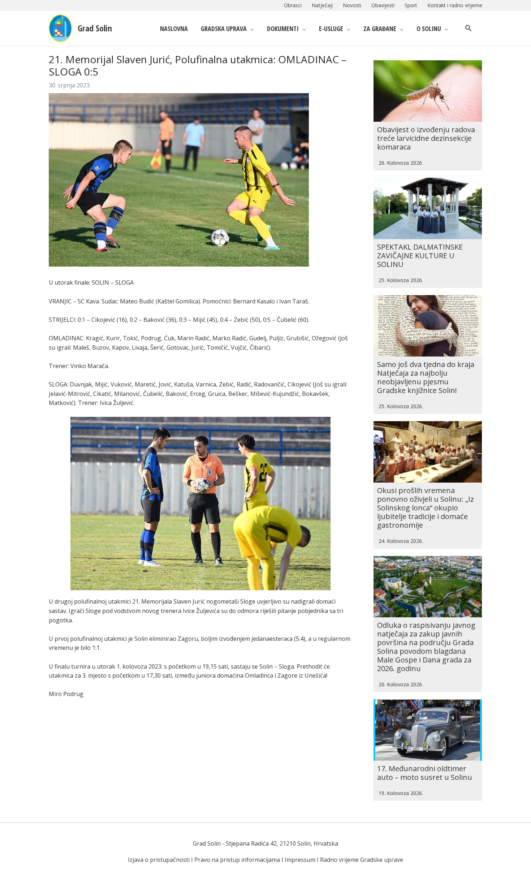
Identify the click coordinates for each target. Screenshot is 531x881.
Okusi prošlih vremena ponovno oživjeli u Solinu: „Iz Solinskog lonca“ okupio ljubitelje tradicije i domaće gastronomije (425, 507)
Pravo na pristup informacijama (237, 860)
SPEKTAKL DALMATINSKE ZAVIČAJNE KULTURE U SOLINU (420, 255)
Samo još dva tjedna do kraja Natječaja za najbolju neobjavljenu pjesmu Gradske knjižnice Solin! (425, 377)
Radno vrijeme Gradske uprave (361, 860)
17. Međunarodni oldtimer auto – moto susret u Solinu (424, 773)
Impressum (300, 860)
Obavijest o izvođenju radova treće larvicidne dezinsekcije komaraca (426, 138)
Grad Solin (95, 28)
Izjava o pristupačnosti (159, 860)
